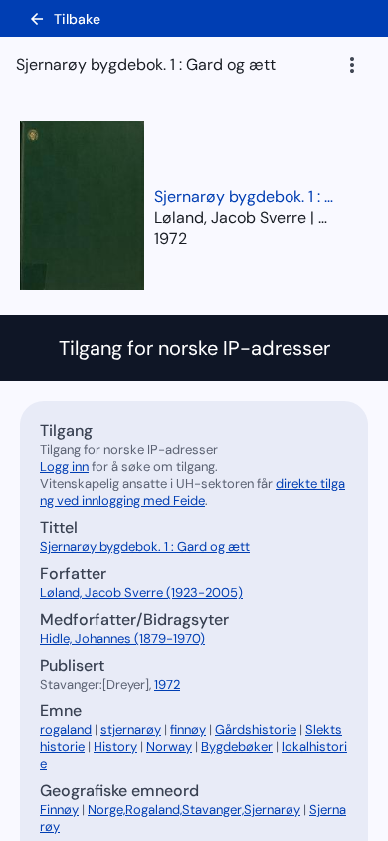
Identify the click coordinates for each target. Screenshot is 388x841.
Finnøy (59, 809)
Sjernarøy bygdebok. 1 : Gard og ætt (243, 196)
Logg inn (64, 466)
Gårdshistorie (255, 729)
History (115, 746)
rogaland (66, 729)
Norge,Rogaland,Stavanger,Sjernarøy (194, 809)
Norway (169, 746)
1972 (170, 238)
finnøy (188, 729)
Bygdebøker (237, 746)
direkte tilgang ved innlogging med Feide (192, 492)
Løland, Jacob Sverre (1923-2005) (141, 592)
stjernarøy (130, 729)
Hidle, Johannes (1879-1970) (122, 638)
